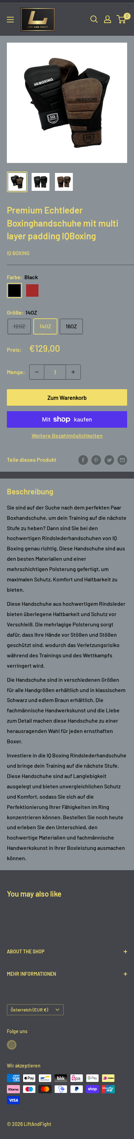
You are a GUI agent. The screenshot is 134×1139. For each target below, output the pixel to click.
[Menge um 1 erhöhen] (73, 372)
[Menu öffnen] (10, 19)
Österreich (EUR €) (29, 1009)
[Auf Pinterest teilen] (96, 459)
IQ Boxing (18, 253)
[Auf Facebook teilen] (83, 459)
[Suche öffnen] (94, 19)
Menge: (16, 372)
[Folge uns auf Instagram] (11, 1044)
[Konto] (107, 19)
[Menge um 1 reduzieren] (37, 372)
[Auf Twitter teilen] (109, 459)
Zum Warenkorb (67, 397)
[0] (121, 19)
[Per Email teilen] (122, 459)
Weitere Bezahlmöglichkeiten (67, 435)
